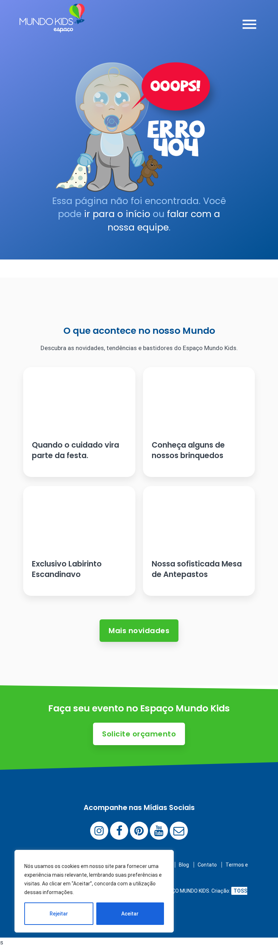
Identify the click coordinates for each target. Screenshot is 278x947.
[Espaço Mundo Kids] (52, 27)
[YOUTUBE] (159, 831)
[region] (94, 891)
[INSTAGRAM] (99, 831)
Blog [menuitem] (184, 865)
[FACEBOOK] (119, 831)
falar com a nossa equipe (164, 220)
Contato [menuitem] (207, 865)
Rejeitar (59, 914)
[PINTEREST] (139, 831)
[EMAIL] (179, 831)
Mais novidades (139, 631)
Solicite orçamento (139, 734)
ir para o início (117, 214)
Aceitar (130, 914)
